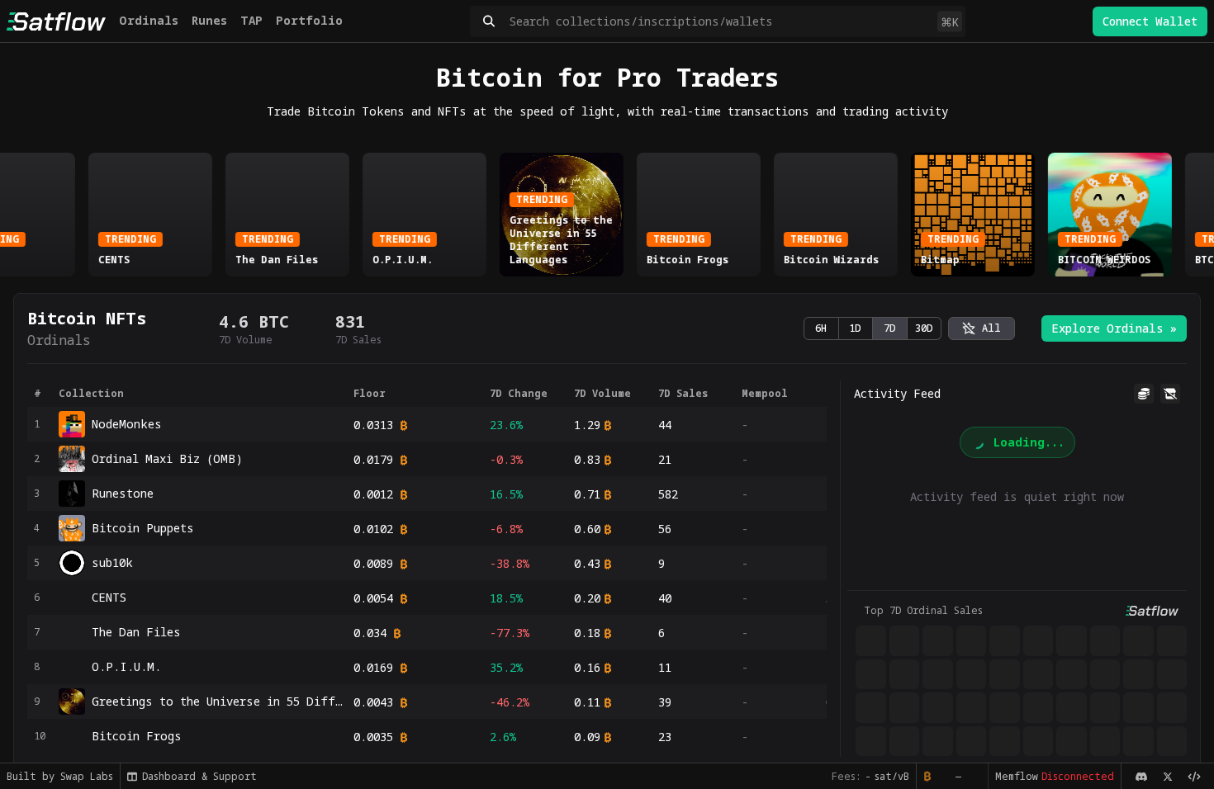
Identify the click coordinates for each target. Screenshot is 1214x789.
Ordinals (148, 20)
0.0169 (373, 667)
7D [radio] (890, 328)
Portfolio (309, 20)
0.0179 (373, 459)
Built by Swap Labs (60, 776)
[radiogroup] (872, 328)
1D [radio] (855, 328)
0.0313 (373, 424)
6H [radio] (821, 328)
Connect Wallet (1150, 21)
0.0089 (373, 563)
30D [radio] (924, 328)
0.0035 (373, 736)
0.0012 (373, 494)
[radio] (981, 328)
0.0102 (373, 528)
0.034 (369, 632)
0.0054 (373, 598)
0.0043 (373, 702)
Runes (209, 20)
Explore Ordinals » (1114, 328)
